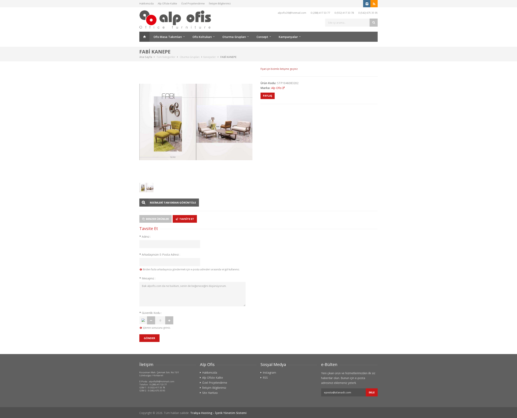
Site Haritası (210, 393)
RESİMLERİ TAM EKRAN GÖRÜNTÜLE (173, 202)
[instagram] (366, 3)
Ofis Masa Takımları (167, 37)
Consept (262, 37)
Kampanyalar (288, 37)
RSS (265, 377)
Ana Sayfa (144, 37)
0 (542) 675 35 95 (368, 13)
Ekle (372, 392)
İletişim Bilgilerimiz (220, 3)
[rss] (374, 3)
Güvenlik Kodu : (150, 313)
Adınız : (145, 236)
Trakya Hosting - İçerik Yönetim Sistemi (218, 413)
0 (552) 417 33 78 (344, 13)
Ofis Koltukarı (202, 37)
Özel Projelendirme (193, 3)
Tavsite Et (186, 219)
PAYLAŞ (267, 95)
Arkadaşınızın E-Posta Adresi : (159, 254)
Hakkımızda (146, 3)
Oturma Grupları (234, 37)
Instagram (269, 372)
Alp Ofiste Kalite (167, 3)
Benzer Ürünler (157, 219)
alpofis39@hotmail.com (292, 13)
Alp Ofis (276, 88)
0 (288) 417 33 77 (320, 13)
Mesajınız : (147, 278)
